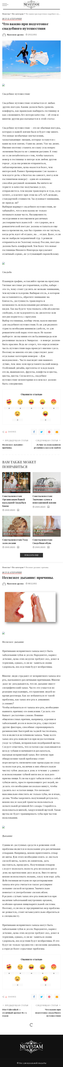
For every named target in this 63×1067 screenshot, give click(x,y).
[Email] (57, 432)
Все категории (12, 19)
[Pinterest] (49, 432)
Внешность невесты (47, 487)
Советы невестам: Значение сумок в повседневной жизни (44, 499)
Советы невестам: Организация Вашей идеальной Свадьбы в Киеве (14, 501)
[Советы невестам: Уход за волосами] (16, 526)
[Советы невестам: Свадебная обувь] (47, 526)
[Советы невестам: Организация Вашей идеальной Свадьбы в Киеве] (16, 482)
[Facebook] (34, 432)
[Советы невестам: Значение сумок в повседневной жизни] (47, 482)
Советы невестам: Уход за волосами (15, 541)
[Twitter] (42, 432)
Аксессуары (42, 484)
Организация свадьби (18, 490)
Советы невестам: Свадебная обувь (42, 541)
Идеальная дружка (15, 35)
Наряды (39, 534)
